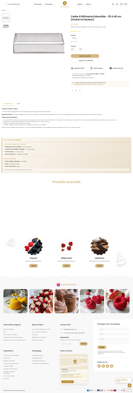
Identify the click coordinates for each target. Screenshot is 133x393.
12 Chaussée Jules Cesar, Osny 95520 (74, 333)
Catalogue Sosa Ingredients (40, 363)
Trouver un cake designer (11, 355)
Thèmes (88, 4)
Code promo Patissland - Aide (41, 329)
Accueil (4, 10)
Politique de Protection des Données (14, 340)
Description (8, 104)
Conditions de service (113, 352)
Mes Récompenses (14, 4)
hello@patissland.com (70, 329)
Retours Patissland (37, 340)
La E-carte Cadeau (9, 376)
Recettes (6, 378)
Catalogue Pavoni (37, 358)
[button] (74, 31)
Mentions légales (8, 329)
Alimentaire (48, 4)
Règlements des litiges (39, 337)
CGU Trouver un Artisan (10, 334)
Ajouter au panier (18, 228)
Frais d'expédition (82, 27)
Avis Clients (7, 358)
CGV (4, 332)
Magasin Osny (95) (9, 361)
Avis (18, 104)
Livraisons (35, 334)
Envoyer (102, 347)
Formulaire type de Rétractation (13, 337)
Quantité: (73, 46)
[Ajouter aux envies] (4, 188)
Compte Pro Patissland (10, 369)
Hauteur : (73, 35)
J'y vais (33, 266)
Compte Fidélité (8, 366)
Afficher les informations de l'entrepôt (82, 77)
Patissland (11, 390)
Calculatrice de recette (10, 363)
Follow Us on (102, 362)
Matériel (79, 4)
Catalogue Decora (37, 355)
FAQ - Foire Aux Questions (39, 332)
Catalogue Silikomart (38, 361)
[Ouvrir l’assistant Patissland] (129, 385)
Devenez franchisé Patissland (9, 372)
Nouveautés (38, 4)
